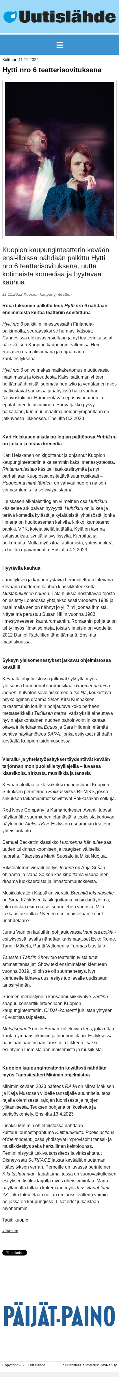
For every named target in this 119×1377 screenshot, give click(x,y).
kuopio (21, 1220)
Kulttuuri (9, 59)
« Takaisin (10, 1231)
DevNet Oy (108, 1365)
